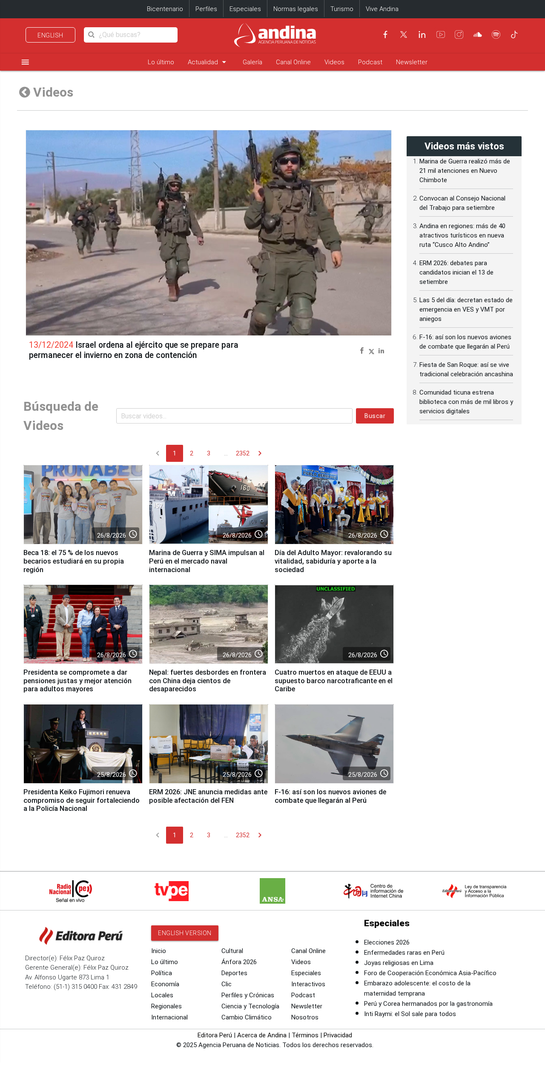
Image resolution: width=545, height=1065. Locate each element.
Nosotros (304, 1017)
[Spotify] (496, 34)
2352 (243, 453)
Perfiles (206, 9)
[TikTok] (514, 34)
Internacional (169, 1017)
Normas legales (295, 9)
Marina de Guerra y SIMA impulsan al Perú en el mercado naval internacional (206, 561)
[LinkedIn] (421, 34)
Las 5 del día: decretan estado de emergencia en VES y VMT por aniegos (466, 309)
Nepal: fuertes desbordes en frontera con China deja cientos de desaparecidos (207, 680)
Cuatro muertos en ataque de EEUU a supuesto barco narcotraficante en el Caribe (334, 680)
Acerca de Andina (262, 1035)
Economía (165, 984)
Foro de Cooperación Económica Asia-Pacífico (430, 973)
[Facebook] (385, 34)
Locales (162, 995)
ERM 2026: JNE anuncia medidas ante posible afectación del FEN (208, 796)
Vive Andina (382, 9)
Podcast (370, 62)
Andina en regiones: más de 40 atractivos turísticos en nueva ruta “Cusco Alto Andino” (462, 235)
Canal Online (293, 62)
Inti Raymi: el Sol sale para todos (410, 1014)
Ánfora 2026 (239, 962)
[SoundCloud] (477, 34)
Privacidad (338, 1035)
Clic (226, 984)
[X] (403, 34)
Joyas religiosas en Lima (398, 963)
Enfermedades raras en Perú (404, 952)
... (226, 453)
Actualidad (208, 62)
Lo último (161, 62)
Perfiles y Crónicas (247, 995)
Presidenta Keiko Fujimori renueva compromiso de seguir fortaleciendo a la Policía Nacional (81, 800)
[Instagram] (459, 34)
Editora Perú (215, 1035)
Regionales (166, 1006)
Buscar (374, 415)
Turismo (341, 9)
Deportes (234, 973)
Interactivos (308, 984)
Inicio (158, 951)
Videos (334, 62)
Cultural (232, 951)
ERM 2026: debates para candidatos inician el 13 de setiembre (456, 272)
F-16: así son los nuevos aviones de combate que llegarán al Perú (330, 796)
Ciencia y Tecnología (250, 1006)
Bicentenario (165, 9)
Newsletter (411, 62)
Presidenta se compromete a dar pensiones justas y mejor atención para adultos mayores (77, 680)
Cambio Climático (246, 1017)
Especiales (245, 9)
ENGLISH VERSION (185, 933)
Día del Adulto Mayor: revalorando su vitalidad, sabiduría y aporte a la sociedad (333, 561)
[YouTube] (440, 34)
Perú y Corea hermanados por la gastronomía (428, 1004)
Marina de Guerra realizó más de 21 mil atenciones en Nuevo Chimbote (464, 170)
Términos (305, 1035)
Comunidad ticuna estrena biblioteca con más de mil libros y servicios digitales (466, 402)
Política (161, 973)
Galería (252, 62)
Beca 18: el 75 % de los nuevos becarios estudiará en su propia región (73, 561)
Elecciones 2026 (387, 942)
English (50, 35)
